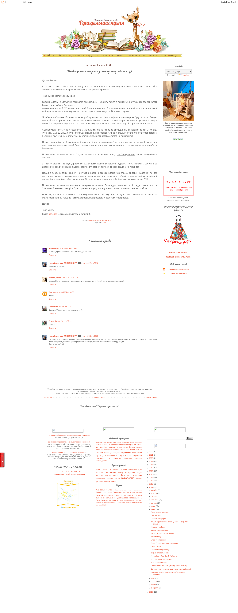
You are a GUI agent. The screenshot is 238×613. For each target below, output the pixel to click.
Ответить (52, 255)
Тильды (98, 470)
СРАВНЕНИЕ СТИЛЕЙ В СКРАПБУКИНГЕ (69, 475)
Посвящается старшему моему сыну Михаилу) (169, 566)
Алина (51, 321)
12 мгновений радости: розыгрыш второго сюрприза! (69, 435)
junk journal (138, 442)
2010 (151, 592)
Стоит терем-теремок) (159, 512)
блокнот (132, 447)
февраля (155, 588)
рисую (117, 478)
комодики (139, 447)
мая (153, 578)
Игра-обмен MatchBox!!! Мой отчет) (164, 556)
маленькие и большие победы (108, 498)
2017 (151, 468)
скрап (128, 455)
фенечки (139, 478)
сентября (155, 500)
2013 (151, 481)
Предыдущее (151, 398)
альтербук (119, 447)
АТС (108, 445)
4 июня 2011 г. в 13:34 (67, 307)
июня (153, 509)
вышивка (99, 472)
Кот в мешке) (156, 537)
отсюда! (53, 214)
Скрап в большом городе (179, 269)
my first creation (101, 445)
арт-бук (125, 447)
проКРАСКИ (105, 456)
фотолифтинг (102, 481)
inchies (132, 442)
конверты (99, 449)
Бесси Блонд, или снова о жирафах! (165, 543)
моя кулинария (134, 475)
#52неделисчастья (104, 490)
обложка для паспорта (111, 453)
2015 (151, 474)
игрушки (99, 475)
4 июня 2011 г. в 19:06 (63, 321)
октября (154, 496)
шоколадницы (101, 461)
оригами (110, 478)
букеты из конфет (110, 469)
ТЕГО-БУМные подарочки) (161, 559)
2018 (151, 465)
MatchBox (110, 442)
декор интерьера (126, 472)
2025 (151, 452)
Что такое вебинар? (159, 527)
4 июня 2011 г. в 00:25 (70, 278)
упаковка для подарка (108, 458)
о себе (104, 222)
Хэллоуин (115, 445)
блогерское (117, 492)
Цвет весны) (155, 515)
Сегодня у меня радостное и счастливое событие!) (171, 569)
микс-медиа (115, 449)
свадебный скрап (117, 456)
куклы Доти (119, 475)
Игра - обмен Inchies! (159, 563)
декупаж (139, 473)
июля (153, 506)
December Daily (101, 442)
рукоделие (127, 478)
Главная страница (99, 398)
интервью (139, 495)
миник (132, 449)
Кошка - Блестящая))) (159, 530)
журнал (118, 495)
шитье (112, 481)
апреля (154, 582)
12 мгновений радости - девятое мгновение (69, 453)
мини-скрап (125, 449)
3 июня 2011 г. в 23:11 (68, 248)
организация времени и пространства (121, 503)
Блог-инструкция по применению (128, 490)
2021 (151, 455)
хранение (138, 458)
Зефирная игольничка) (160, 553)
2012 (151, 484)
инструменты (128, 495)
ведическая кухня (135, 469)
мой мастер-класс (112, 500)
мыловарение (100, 478)
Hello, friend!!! (156, 546)
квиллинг (108, 475)
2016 (151, 471)
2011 (151, 487)
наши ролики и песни (127, 500)
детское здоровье (136, 492)
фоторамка (128, 458)
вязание (111, 472)
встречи (126, 492)
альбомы (104, 447)
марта (153, 585)
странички (137, 456)
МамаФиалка (54, 248)
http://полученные (126, 154)
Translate (185, 75)
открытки (125, 452)
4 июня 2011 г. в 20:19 (90, 336)
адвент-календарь (126, 445)
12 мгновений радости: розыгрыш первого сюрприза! (69, 442)
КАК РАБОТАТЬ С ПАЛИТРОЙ (69, 472)
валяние (123, 470)
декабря (154, 490)
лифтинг (107, 449)
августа (154, 503)
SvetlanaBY (53, 307)
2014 (151, 478)
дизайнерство (104, 495)
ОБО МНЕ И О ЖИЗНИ (178, 252)
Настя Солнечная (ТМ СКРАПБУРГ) (63, 263)
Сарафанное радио (104, 492)
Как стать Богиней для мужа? (162, 534)
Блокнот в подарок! (158, 540)
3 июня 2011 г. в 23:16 (90, 263)
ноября (154, 493)
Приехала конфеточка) (160, 550)
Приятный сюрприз (158, 519)
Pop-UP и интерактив (121, 442)
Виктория (52, 292)
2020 (151, 458)
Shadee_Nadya (55, 278)
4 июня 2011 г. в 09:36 (65, 292)
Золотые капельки (178, 273)
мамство (124, 498)
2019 (151, 461)
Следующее (47, 398)
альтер (112, 447)
